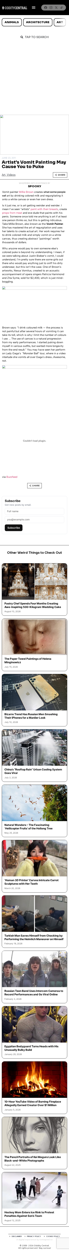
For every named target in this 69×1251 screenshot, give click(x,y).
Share (61, 175)
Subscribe (13, 527)
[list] (34, 22)
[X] (56, 7)
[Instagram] (51, 7)
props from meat (12, 212)
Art (60, 22)
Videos (11, 175)
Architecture (37, 22)
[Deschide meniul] (34, 8)
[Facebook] (45, 7)
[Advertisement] (34, 79)
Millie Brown (26, 192)
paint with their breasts (44, 209)
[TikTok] (61, 7)
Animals (12, 22)
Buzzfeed (11, 476)
